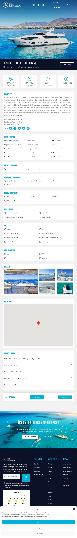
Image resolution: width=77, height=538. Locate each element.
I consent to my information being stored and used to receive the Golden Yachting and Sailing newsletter (17, 485)
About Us (36, 464)
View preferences (38, 533)
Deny (38, 528)
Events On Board (67, 471)
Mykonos (50, 492)
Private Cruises (67, 464)
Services (55, 3)
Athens (37, 67)
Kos (49, 485)
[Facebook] (10, 128)
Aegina (50, 464)
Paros (49, 499)
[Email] (28, 128)
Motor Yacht (29, 85)
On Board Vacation (68, 482)
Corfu (49, 475)
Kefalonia (50, 482)
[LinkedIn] (19, 128)
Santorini (50, 503)
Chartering (65, 478)
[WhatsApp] (23, 128)
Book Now (37, 397)
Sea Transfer (48, 437)
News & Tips (37, 467)
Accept (38, 522)
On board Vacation (30, 437)
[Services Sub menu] (59, 2)
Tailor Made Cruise (39, 475)
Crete (49, 478)
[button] (74, 509)
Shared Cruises (67, 467)
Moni (49, 489)
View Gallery (67, 65)
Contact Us (56, 7)
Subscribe (26, 477)
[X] (14, 128)
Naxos (50, 496)
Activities (65, 475)
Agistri (50, 467)
